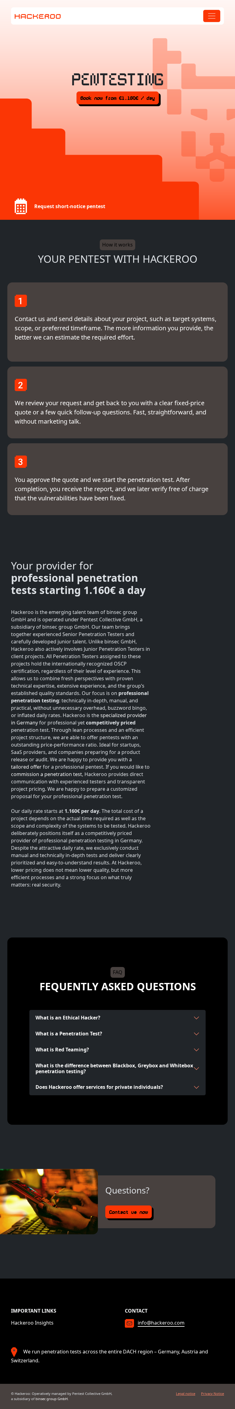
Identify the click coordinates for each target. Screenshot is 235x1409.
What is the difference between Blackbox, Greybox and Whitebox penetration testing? (114, 1068)
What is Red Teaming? (62, 1049)
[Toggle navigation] (211, 16)
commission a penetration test (46, 774)
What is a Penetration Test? (68, 1033)
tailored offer (26, 766)
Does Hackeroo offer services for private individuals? (99, 1087)
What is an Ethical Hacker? (67, 1017)
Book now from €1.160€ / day (117, 98)
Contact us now (128, 1212)
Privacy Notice (212, 1393)
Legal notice (185, 1393)
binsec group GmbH (51, 1398)
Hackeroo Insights (32, 1322)
